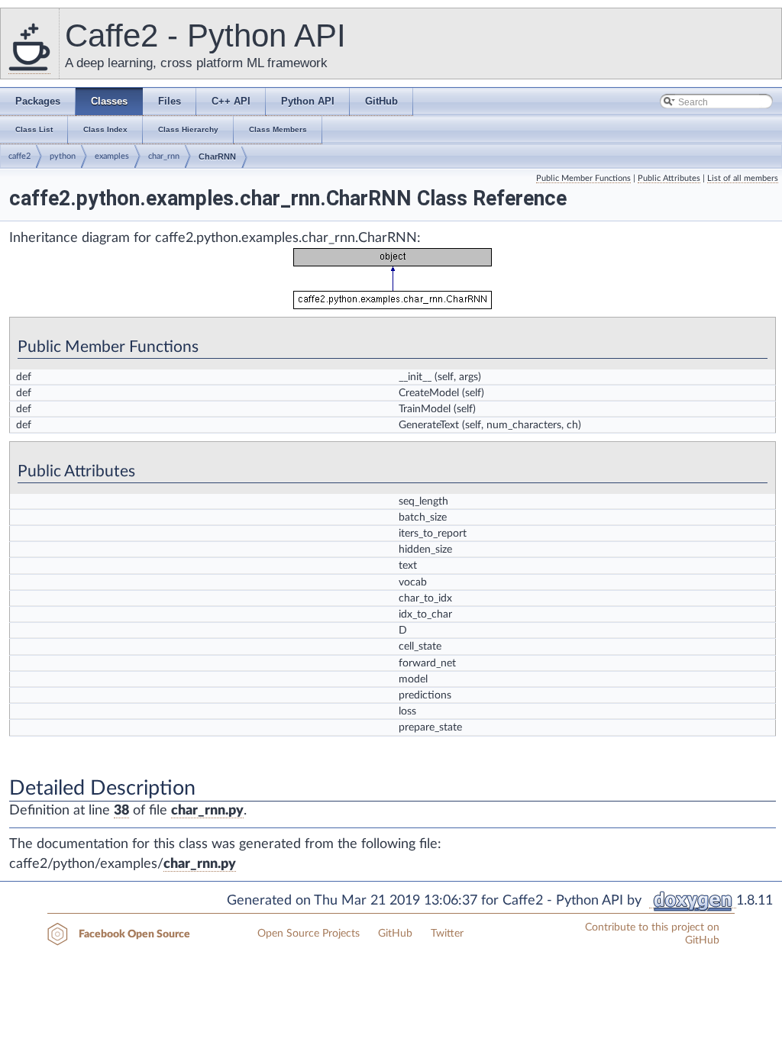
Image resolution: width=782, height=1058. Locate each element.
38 (121, 811)
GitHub (395, 933)
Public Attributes (669, 178)
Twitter (447, 933)
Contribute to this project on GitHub (652, 934)
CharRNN (217, 156)
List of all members (742, 178)
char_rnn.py (207, 811)
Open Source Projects (308, 933)
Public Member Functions (583, 178)
